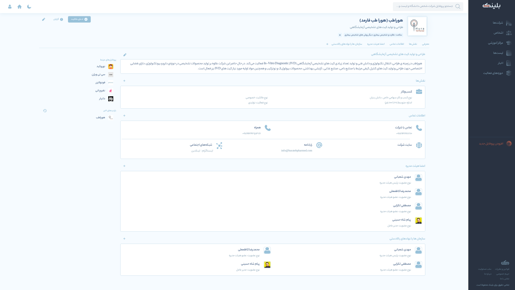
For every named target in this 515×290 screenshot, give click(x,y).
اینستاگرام (207, 151)
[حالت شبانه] (29, 6)
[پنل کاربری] (10, 6)
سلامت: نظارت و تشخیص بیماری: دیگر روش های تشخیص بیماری (373, 35)
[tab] (425, 44)
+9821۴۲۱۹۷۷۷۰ (404, 134)
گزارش (56, 19)
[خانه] (19, 6)
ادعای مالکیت (77, 19)
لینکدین (196, 151)
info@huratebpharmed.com (296, 151)
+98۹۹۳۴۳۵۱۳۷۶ (251, 134)
